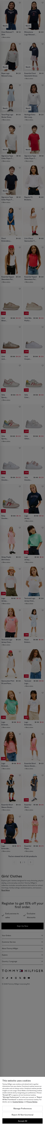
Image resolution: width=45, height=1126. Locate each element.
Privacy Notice (32, 1102)
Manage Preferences (22, 1108)
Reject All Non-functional (22, 1115)
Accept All (22, 1121)
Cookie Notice (18, 1102)
